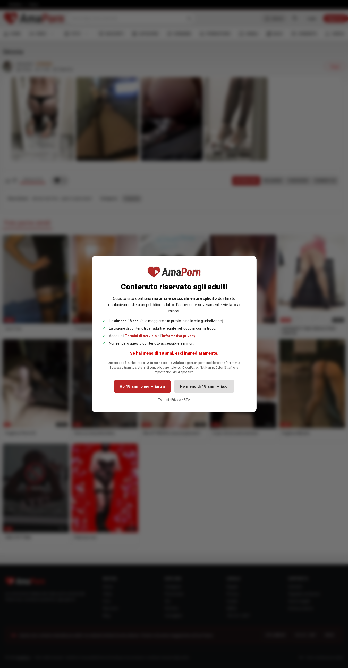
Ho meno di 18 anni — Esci (204, 386)
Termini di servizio (141, 336)
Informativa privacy (178, 336)
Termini (163, 399)
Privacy (176, 399)
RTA (187, 399)
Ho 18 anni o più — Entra (142, 386)
